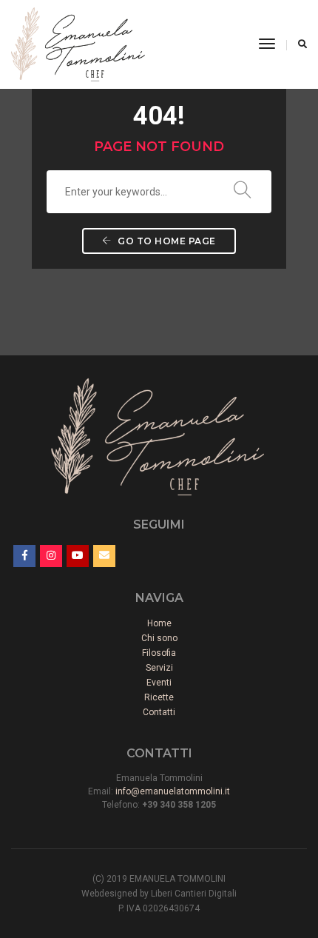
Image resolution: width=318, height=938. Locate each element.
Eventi (159, 682)
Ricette (159, 697)
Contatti (159, 712)
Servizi (159, 668)
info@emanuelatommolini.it (172, 791)
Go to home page (165, 241)
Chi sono (159, 638)
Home (159, 623)
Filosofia (159, 653)
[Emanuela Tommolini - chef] (78, 43)
